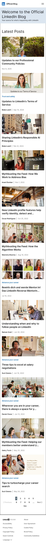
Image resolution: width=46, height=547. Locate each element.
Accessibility (7, 523)
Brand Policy (28, 532)
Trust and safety (8, 96)
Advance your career (10, 282)
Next (39, 502)
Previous (8, 502)
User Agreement (29, 523)
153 (24, 506)
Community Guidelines (31, 536)
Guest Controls (8, 536)
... (33, 502)
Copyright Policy (8, 532)
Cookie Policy (28, 528)
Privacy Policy (8, 528)
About (26, 519)
